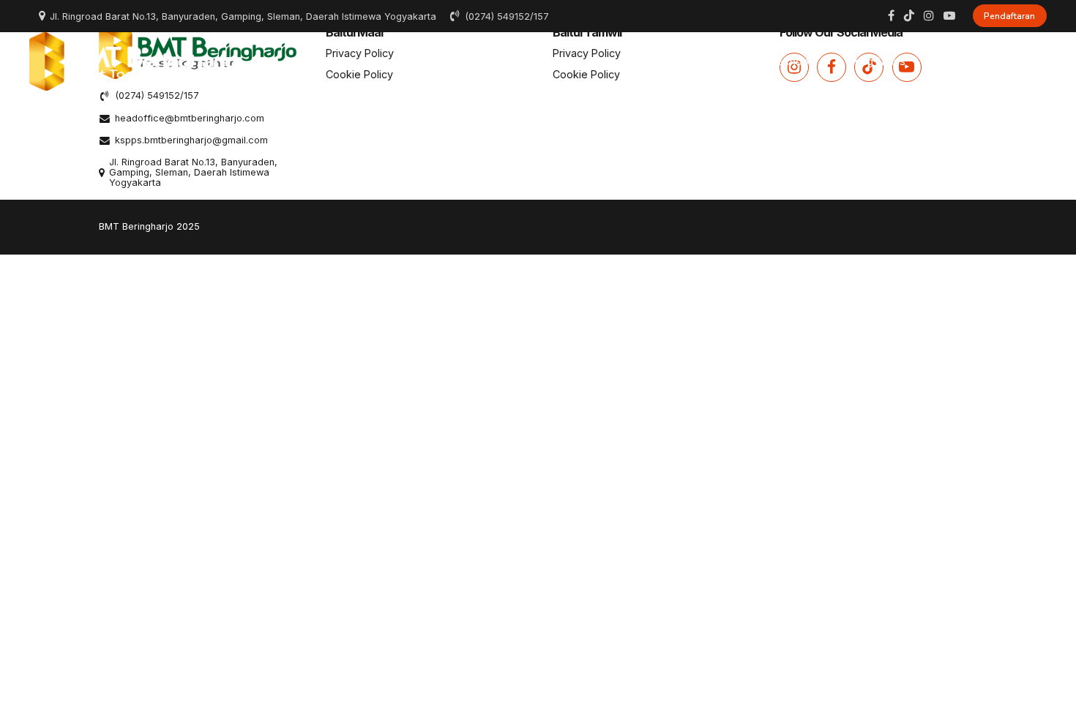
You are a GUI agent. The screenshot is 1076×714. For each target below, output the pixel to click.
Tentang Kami (411, 61)
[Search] (1041, 61)
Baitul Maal (509, 61)
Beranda (319, 61)
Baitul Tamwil (605, 61)
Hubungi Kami (976, 61)
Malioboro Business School (743, 61)
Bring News (876, 61)
